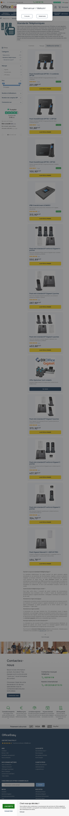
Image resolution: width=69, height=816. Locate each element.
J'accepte (8, 806)
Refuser (22, 812)
